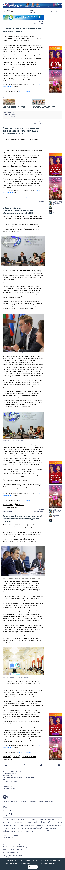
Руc (4, 11)
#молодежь (6, 756)
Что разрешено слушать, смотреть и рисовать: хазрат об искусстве (57, 212)
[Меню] (60, 11)
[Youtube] (59, 765)
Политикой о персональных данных (29, 863)
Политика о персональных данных (12, 838)
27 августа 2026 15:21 (39, 203)
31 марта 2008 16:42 (39, 123)
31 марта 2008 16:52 (39, 23)
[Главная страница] (32, 11)
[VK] (6, 765)
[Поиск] (51, 11)
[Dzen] (41, 765)
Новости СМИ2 (9, 115)
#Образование (7, 504)
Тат (12, 11)
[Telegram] (23, 765)
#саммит (16, 756)
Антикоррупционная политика (11, 841)
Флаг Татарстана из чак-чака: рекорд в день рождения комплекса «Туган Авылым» (57, 207)
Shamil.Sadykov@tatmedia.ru (10, 857)
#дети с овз (19, 504)
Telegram (28, 91)
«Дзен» (21, 91)
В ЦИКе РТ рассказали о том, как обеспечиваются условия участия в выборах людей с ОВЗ (57, 203)
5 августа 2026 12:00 (39, 511)
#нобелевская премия (29, 756)
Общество (41, 21)
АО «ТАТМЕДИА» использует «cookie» (12, 844)
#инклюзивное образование (11, 507)
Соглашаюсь (32, 867)
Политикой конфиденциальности (50, 863)
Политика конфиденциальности (11, 852)
